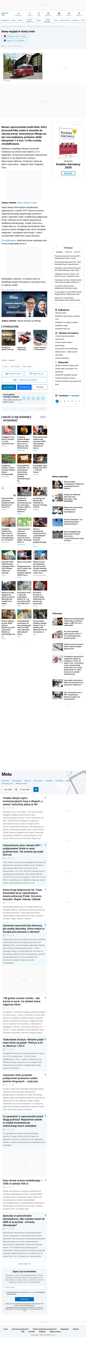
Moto (56, 20)
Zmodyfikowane (9, 240)
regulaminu (30, 1292)
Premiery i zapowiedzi (34, 26)
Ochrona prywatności (20, 1329)
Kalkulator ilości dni (62, 329)
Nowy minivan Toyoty (27, 202)
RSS (22, 1332)
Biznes (20, 20)
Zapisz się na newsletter (28, 380)
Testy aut (27, 781)
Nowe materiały (60, 476)
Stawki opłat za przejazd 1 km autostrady (66, 370)
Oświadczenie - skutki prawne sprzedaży (66, 353)
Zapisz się (24, 1299)
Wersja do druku (15, 374)
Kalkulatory (63, 309)
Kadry (14, 20)
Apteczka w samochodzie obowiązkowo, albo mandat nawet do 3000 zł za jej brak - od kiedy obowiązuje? (67, 299)
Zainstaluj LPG (7, 783)
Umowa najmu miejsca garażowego (63, 343)
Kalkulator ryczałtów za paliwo (66, 322)
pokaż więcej (23, 1264)
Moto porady (16, 781)
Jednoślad (59, 781)
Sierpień (75, 395)
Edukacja (75, 20)
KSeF (83, 20)
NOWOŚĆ (68, 161)
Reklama (42, 1332)
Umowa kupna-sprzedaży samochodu (64, 337)
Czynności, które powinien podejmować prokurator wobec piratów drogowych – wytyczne (66, 287)
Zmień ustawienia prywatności (45, 1329)
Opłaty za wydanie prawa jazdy (66, 365)
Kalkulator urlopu (61, 325)
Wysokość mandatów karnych (66, 375)
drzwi (36, 152)
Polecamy (57, 613)
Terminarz (63, 395)
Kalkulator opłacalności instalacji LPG (67, 317)
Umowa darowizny (62, 358)
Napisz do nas (38, 374)
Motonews (21, 26)
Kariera (76, 1329)
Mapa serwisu (55, 1332)
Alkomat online (60, 313)
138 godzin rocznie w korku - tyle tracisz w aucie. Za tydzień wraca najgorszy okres (67, 275)
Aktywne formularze (68, 332)
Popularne (59, 252)
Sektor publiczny (29, 20)
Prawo (38, 20)
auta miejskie (15, 366)
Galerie (68, 781)
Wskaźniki (63, 362)
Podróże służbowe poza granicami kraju (68, 382)
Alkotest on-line (21, 783)
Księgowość (5, 20)
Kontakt (32, 1332)
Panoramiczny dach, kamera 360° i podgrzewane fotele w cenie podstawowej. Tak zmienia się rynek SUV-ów (68, 257)
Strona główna (6, 26)
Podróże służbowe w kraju (65, 378)
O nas (5, 1329)
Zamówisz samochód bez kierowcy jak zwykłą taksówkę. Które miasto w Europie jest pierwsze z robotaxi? (68, 269)
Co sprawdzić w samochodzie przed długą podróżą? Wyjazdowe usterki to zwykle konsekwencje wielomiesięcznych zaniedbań (68, 293)
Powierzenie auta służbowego (66, 349)
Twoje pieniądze (47, 20)
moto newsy (27, 366)
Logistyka (49, 781)
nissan (5, 366)
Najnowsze (68, 252)
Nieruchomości (65, 20)
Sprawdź (68, 173)
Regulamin (65, 1329)
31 (57, 401)
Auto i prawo (38, 781)
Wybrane (77, 252)
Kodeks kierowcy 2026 (68, 166)
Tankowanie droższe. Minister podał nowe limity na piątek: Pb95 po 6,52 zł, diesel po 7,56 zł (68, 281)
